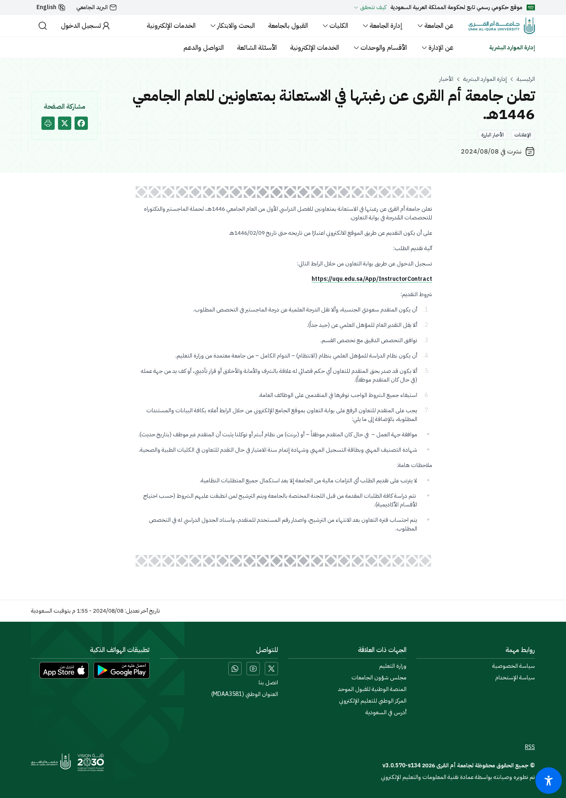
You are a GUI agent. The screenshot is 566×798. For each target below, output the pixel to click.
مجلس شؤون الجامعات (378, 678)
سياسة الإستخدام (515, 678)
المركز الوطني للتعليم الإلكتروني (372, 701)
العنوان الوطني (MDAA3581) (244, 694)
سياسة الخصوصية (513, 666)
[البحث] (42, 25)
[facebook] (81, 123)
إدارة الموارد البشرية (485, 79)
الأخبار (446, 79)
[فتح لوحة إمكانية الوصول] (548, 780)
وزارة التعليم (392, 666)
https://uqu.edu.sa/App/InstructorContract (372, 279)
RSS (530, 747)
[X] (271, 668)
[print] (48, 123)
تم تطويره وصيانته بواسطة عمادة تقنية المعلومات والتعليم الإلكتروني (458, 777)
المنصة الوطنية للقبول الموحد (372, 689)
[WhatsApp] (235, 668)
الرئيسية (526, 79)
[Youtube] (253, 668)
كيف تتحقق (373, 7)
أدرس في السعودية (385, 712)
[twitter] (64, 123)
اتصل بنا (268, 683)
